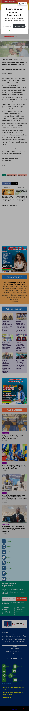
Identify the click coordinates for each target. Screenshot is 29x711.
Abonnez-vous (19, 26)
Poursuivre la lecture (14, 31)
